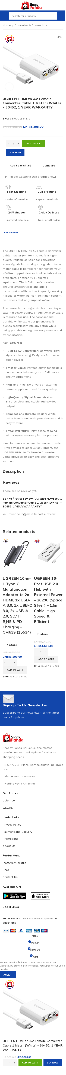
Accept (8, 975)
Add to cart (34, 143)
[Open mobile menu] (4, 15)
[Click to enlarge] (9, 87)
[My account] (62, 15)
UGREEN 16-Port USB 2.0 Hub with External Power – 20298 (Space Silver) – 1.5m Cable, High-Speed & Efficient (48, 600)
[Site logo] (33, 5)
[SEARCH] (53, 16)
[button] (15, 670)
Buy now (52, 1062)
